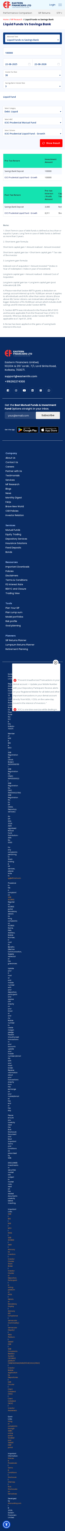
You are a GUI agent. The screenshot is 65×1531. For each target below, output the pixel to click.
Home (6, 19)
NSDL (10, 1233)
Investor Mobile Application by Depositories (13, 1373)
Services (10, 480)
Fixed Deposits (13, 547)
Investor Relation (15, 515)
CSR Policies (12, 510)
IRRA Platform (11, 1336)
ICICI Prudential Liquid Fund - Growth (21, 177)
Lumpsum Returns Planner (20, 644)
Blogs (8, 488)
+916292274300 (15, 381)
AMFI (10, 1245)
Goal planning (13, 625)
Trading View (13, 593)
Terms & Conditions (16, 580)
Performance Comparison (17, 13)
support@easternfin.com (21, 376)
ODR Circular (11, 1383)
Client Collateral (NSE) (12, 1391)
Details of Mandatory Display (12, 1303)
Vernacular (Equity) (12, 1328)
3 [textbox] (5, 86)
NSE (9, 1223)
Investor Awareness (12, 1409)
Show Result (53, 143)
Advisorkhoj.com (14, 1503)
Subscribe (47, 415)
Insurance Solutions (16, 543)
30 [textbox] (6, 75)
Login (52, 4)
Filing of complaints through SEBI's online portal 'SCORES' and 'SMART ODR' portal (12, 1434)
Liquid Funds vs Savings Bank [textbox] (23, 39)
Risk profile (11, 621)
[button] (6, 1524)
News (8, 493)
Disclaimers (12, 575)
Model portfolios (14, 616)
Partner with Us (14, 471)
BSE (9, 1219)
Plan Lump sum (14, 612)
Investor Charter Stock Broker (11, 1262)
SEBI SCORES (11, 1239)
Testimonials (13, 475)
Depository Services (16, 538)
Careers (10, 466)
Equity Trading (13, 534)
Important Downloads (17, 566)
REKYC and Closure (16, 588)
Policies (10, 571)
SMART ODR (10, 1343)
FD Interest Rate (14, 584)
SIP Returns (44, 13)
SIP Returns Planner (16, 640)
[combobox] (31, 40)
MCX (9, 1228)
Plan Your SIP (12, 607)
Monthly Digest (14, 497)
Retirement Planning (17, 649)
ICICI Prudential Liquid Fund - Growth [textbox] (25, 133)
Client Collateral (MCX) (12, 1401)
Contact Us (12, 462)
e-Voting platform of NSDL (11, 1290)
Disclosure (12, 1477)
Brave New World (15, 506)
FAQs (8, 502)
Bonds (9, 552)
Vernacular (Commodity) (13, 1321)
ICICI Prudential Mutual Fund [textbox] (20, 122)
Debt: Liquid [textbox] (11, 111)
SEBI (9, 1214)
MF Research (16, 19)
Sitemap (11, 1482)
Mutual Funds (13, 530)
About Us (10, 457)
